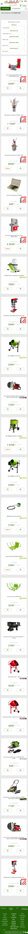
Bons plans (22, 915)
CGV (17, 908)
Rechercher (3, 908)
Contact (22, 917)
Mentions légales (11, 909)
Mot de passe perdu (22, 921)
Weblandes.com (20, 933)
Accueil (5, 913)
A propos (5, 919)
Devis (22, 913)
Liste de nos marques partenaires (5, 923)
